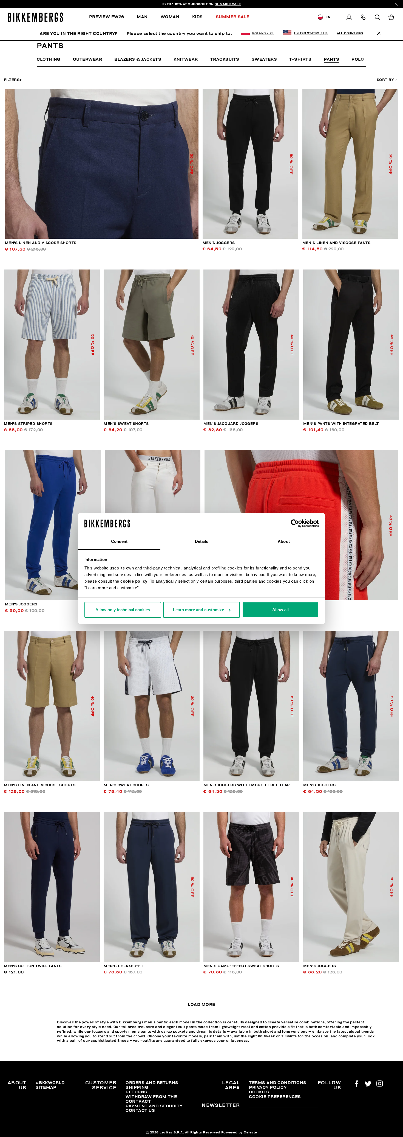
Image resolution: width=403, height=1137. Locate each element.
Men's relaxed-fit (124, 966)
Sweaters (264, 59)
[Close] (396, 4)
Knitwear (186, 59)
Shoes (123, 1040)
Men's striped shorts (28, 424)
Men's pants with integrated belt (341, 424)
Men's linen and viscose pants (336, 243)
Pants (331, 59)
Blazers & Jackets (137, 59)
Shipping (137, 1087)
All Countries (350, 33)
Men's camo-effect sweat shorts (241, 966)
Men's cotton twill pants (32, 966)
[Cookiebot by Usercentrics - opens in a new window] (295, 523)
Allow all (280, 609)
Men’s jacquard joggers (230, 424)
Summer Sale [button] (232, 17)
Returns (136, 1092)
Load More (201, 1005)
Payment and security (154, 1106)
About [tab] (284, 541)
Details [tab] (201, 541)
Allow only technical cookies (122, 609)
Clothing (49, 59)
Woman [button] (170, 17)
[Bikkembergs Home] (35, 17)
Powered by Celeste (239, 1132)
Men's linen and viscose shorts (40, 243)
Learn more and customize (198, 609)
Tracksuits (224, 59)
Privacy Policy (267, 1087)
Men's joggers (21, 604)
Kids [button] (197, 17)
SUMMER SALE (228, 4)
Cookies (259, 1092)
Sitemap (46, 1087)
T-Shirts (300, 59)
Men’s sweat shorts (126, 424)
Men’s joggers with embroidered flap (246, 785)
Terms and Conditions (277, 1082)
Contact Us (140, 1110)
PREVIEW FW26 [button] (106, 17)
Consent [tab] (119, 541)
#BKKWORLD (50, 1082)
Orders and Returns (152, 1082)
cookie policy (133, 581)
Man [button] (142, 17)
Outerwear (87, 59)
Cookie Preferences (275, 1096)
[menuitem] (109, 17)
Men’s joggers (219, 243)
